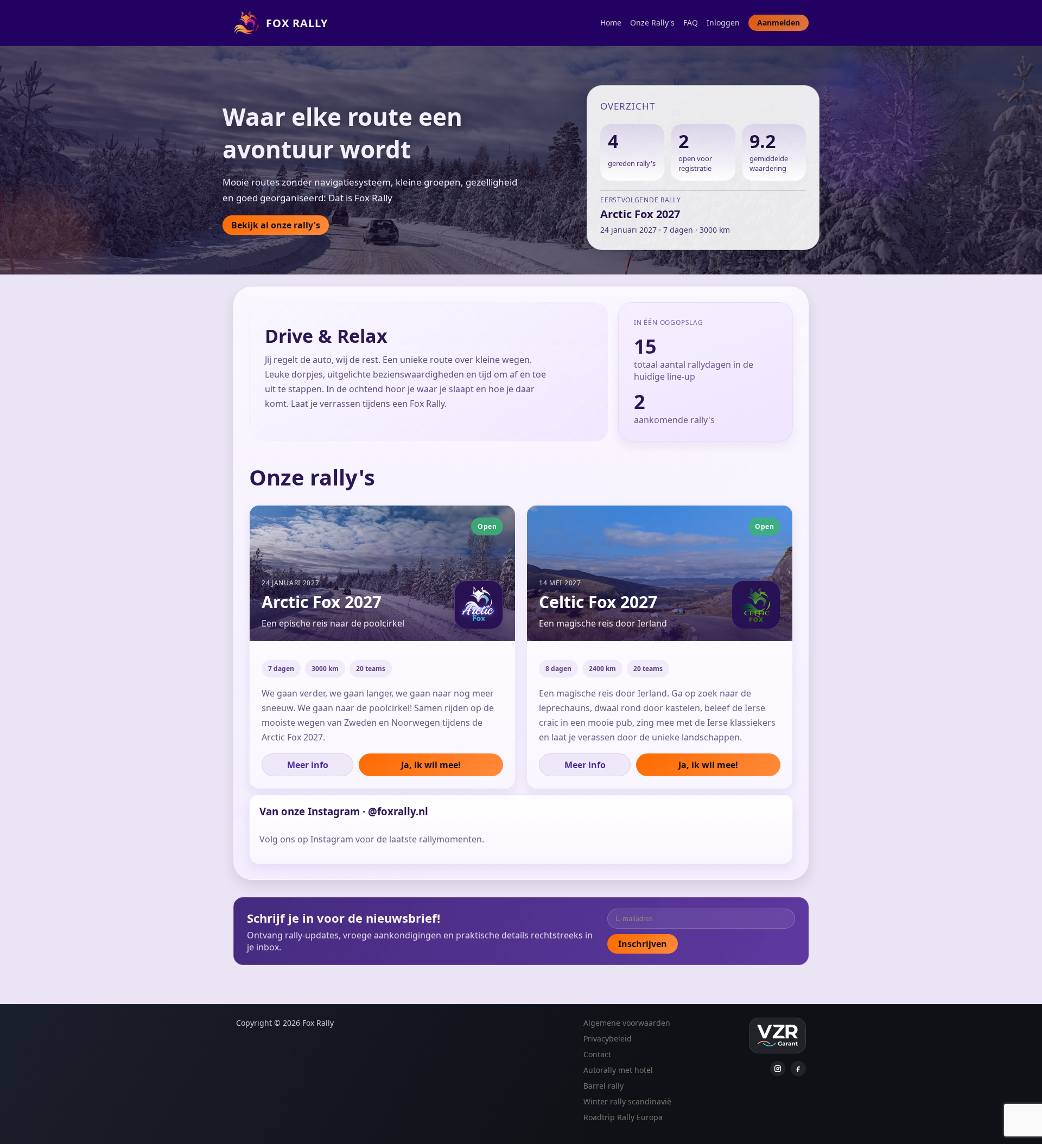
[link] (382, 647)
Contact (597, 1054)
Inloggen (723, 22)
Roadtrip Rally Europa (623, 1117)
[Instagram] (777, 1068)
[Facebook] (798, 1068)
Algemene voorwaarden (626, 1023)
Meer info (307, 765)
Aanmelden (778, 22)
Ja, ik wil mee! (431, 765)
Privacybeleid (607, 1038)
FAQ (690, 22)
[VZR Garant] (777, 1035)
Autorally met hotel (618, 1070)
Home (610, 22)
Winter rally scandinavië (627, 1101)
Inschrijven (642, 944)
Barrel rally (603, 1086)
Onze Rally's (652, 22)
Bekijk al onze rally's (275, 225)
